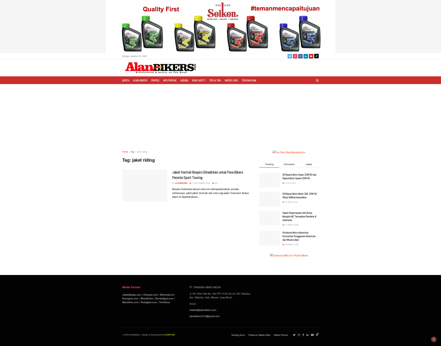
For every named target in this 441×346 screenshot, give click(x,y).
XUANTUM (169, 334)
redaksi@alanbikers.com (202, 310)
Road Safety (199, 80)
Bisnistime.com (130, 302)
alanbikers (181, 183)
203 (216, 183)
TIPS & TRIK (215, 80)
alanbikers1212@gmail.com (204, 316)
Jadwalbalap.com (131, 294)
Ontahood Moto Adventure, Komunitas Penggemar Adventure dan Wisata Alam (299, 236)
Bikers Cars (231, 80)
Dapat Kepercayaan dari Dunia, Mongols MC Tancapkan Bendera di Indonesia (299, 216)
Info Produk (170, 80)
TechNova (164, 302)
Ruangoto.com (130, 298)
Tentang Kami (249, 80)
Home (125, 151)
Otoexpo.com (150, 294)
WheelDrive (146, 298)
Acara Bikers (140, 80)
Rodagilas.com (149, 302)
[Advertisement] (220, 124)
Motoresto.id (167, 294)
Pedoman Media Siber (259, 335)
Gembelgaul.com (164, 298)
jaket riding (142, 151)
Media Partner (281, 335)
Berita (125, 80)
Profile (155, 80)
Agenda (184, 80)
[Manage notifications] (434, 339)
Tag (132, 151)
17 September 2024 (200, 183)
